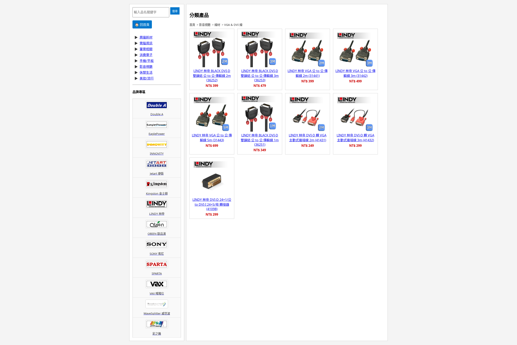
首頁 (192, 25)
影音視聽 (146, 66)
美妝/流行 (147, 78)
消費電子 (146, 55)
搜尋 (175, 11)
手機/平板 (147, 61)
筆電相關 (146, 49)
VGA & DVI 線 (233, 25)
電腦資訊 (146, 43)
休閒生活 (146, 72)
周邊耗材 (146, 37)
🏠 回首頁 (142, 24)
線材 (217, 25)
